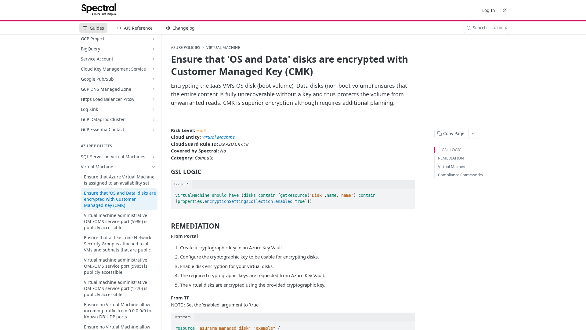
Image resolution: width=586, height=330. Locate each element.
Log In (488, 10)
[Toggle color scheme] (505, 10)
